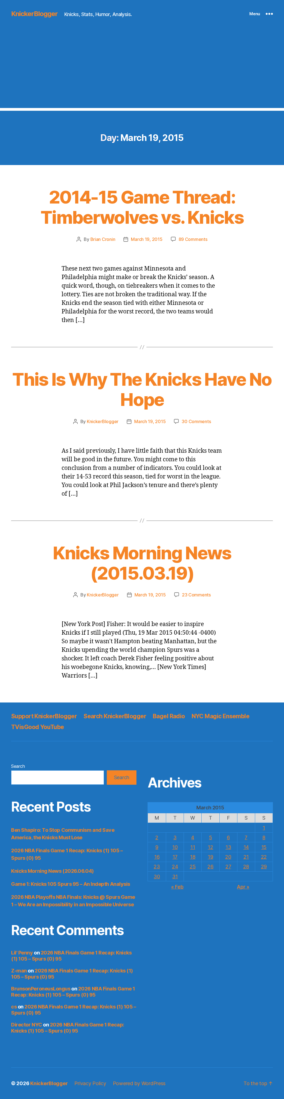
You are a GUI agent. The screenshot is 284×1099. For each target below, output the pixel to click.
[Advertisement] (142, 69)
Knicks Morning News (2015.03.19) (142, 563)
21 (246, 857)
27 (228, 866)
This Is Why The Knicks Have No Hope (142, 389)
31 (175, 876)
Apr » (243, 887)
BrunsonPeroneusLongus (40, 989)
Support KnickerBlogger (44, 716)
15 (264, 847)
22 (264, 857)
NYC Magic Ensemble (221, 716)
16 (156, 857)
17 (175, 857)
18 (192, 857)
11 (192, 847)
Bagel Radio (169, 716)
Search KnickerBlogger (114, 716)
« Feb (177, 887)
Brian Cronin (102, 239)
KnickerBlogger (34, 14)
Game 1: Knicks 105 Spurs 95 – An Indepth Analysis (70, 884)
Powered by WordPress (139, 1083)
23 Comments (196, 595)
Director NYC (26, 1025)
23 (157, 866)
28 (246, 866)
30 (157, 876)
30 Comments (196, 421)
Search (18, 766)
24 (175, 866)
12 (210, 847)
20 (228, 857)
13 (228, 847)
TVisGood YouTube (37, 727)
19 (210, 857)
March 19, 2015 (146, 239)
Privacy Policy (90, 1083)
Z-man (19, 971)
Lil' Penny (22, 953)
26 (210, 866)
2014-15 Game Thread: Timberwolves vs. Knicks (142, 207)
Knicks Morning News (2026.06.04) (52, 871)
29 (264, 866)
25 (193, 866)
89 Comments (193, 239)
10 (175, 847)
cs (14, 1007)
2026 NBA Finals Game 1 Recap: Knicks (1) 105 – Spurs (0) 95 (73, 992)
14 (246, 847)
